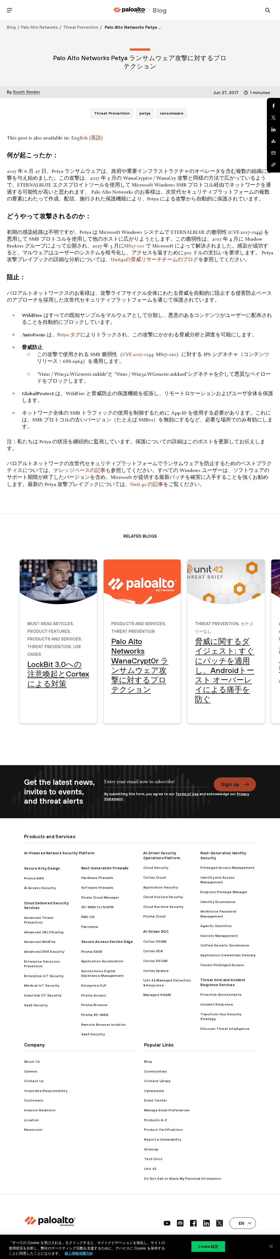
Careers (30, 1071)
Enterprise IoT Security (43, 976)
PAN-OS (88, 917)
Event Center (155, 1100)
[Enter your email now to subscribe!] (155, 784)
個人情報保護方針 (79, 1253)
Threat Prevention (80, 27)
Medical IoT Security (41, 985)
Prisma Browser (94, 1005)
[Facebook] (273, 106)
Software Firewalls (97, 887)
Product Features (48, 630)
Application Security (160, 887)
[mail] (273, 153)
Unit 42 (150, 1169)
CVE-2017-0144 (137, 354)
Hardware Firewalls (97, 878)
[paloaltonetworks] (129, 10)
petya (144, 113)
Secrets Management (219, 936)
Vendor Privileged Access (222, 965)
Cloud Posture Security (163, 897)
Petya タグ (68, 335)
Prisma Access (93, 995)
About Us (32, 1061)
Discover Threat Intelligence (224, 1029)
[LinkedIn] (273, 129)
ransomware (171, 113)
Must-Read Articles (50, 623)
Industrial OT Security (42, 995)
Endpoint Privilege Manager (223, 892)
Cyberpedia (154, 1091)
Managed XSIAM (157, 995)
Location (31, 1120)
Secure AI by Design (42, 868)
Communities (155, 1071)
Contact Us (34, 1081)
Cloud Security (155, 867)
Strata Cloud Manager (100, 897)
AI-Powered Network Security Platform (59, 853)
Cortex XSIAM (155, 941)
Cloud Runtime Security (163, 907)
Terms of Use (187, 794)
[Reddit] (273, 141)
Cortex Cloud (154, 877)
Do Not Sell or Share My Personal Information (182, 1178)
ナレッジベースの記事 (80, 470)
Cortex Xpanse (156, 971)
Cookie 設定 (208, 1246)
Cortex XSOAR (155, 961)
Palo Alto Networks (39, 27)
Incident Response (216, 1004)
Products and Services (54, 638)
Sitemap (151, 1149)
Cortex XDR (153, 951)
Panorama (89, 927)
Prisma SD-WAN (94, 1015)
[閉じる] (271, 1246)
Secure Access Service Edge (107, 942)
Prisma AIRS (34, 878)
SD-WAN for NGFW (97, 907)
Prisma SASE (92, 951)
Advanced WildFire (40, 942)
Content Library (157, 1081)
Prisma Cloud (154, 916)
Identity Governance (217, 902)
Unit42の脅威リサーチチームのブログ (154, 260)
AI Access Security (40, 888)
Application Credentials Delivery (227, 955)
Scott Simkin (26, 91)
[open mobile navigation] (9, 10)
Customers (33, 1100)
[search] (267, 10)
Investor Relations (40, 1110)
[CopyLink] (273, 164)
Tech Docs (153, 1159)
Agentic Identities (216, 926)
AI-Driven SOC (155, 931)
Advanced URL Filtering (43, 932)
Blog (11, 27)
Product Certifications (163, 1129)
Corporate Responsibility (45, 1091)
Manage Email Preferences (167, 1110)
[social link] (167, 1223)
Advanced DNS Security (44, 951)
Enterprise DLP (93, 985)
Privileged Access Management (227, 867)
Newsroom (33, 1129)
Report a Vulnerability (162, 1139)
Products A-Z (155, 1120)
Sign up (230, 784)
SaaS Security (36, 1005)
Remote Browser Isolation (103, 1024)
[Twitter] (273, 117)
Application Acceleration (102, 961)
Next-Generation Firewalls (105, 868)
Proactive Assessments (220, 994)
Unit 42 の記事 (146, 484)
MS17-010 (134, 246)
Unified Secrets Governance (224, 945)
